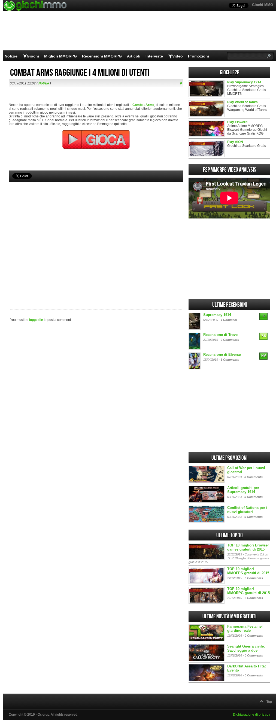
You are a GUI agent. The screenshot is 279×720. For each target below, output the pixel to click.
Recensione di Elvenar (222, 355)
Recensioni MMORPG (102, 56)
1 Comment (229, 319)
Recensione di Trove (220, 335)
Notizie (11, 56)
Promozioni (198, 56)
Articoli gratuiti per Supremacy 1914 (243, 490)
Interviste (154, 56)
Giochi (33, 56)
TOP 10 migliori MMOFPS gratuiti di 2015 (248, 571)
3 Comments (230, 359)
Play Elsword (237, 122)
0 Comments (230, 339)
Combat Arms (143, 105)
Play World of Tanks (242, 102)
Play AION (235, 142)
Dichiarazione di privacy (251, 714)
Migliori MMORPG (60, 56)
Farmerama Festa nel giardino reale (245, 628)
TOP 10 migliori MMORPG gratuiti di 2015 (248, 591)
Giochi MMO (262, 5)
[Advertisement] (96, 236)
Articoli (133, 56)
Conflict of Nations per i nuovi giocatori (247, 510)
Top (269, 702)
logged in (36, 320)
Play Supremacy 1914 (244, 82)
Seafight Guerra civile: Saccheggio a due (246, 648)
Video (177, 56)
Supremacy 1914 (217, 315)
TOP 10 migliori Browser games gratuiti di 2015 (248, 547)
